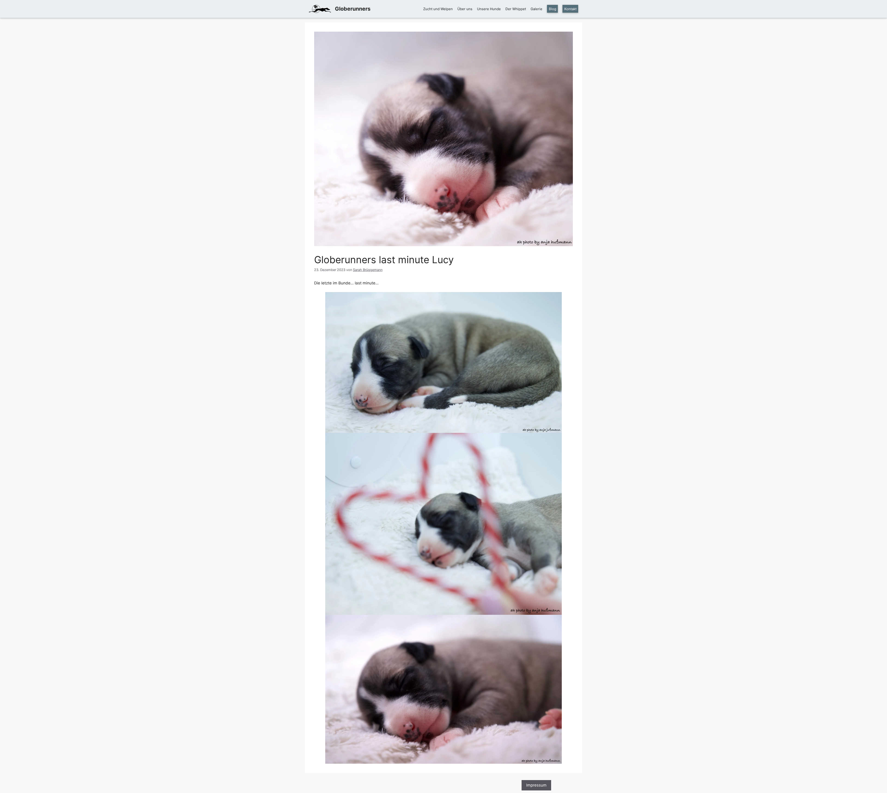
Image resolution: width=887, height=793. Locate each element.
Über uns (464, 9)
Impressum (536, 785)
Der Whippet (515, 9)
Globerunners (353, 9)
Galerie (536, 9)
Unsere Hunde (489, 9)
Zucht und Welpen (438, 9)
